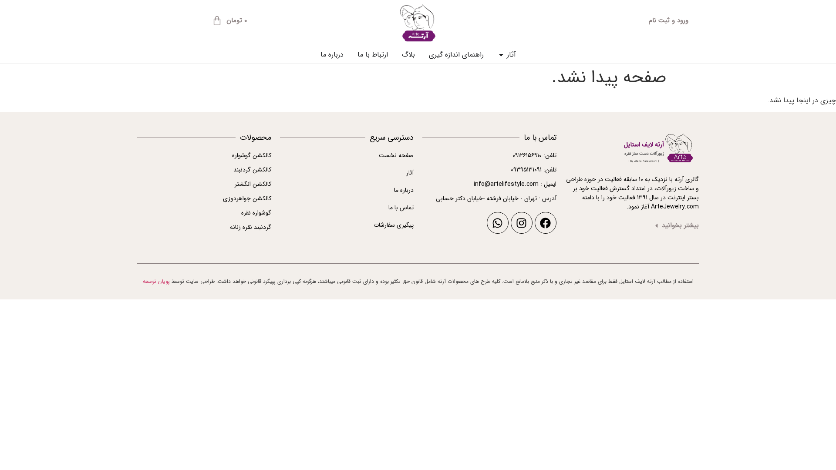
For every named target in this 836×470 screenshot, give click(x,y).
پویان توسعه (156, 281)
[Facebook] (545, 223)
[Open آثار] (501, 55)
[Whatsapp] (498, 223)
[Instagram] (522, 223)
